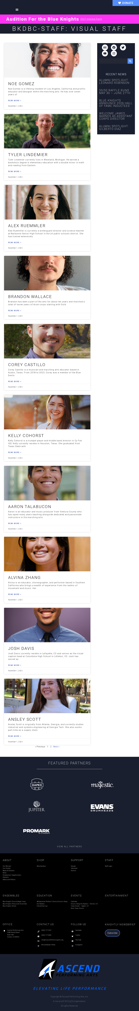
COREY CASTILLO (27, 364)
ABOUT (7, 860)
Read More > (14, 101)
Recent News (116, 74)
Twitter (77, 935)
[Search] (130, 61)
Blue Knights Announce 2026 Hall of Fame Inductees (115, 103)
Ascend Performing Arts (15, 930)
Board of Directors (9, 870)
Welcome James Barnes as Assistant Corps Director (116, 116)
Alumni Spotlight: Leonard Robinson (114, 81)
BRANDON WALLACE (30, 296)
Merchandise (41, 866)
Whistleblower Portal (48, 945)
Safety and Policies (9, 879)
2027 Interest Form (91, 19)
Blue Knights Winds (9, 906)
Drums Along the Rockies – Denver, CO (84, 904)
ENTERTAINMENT (116, 895)
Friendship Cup (42, 906)
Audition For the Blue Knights (42, 19)
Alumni (73, 870)
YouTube (78, 940)
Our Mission (7, 866)
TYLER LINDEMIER (28, 154)
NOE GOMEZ (21, 83)
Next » (56, 746)
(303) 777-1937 (46, 930)
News (5, 873)
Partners (6, 877)
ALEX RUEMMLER (26, 225)
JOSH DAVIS (21, 648)
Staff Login (108, 866)
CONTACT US (45, 924)
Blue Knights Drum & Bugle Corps (14, 901)
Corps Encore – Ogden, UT (80, 906)
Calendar (74, 901)
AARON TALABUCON (29, 506)
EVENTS (76, 895)
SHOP (40, 860)
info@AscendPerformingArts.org (52, 940)
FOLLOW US (78, 924)
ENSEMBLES (11, 895)
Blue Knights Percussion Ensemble (15, 904)
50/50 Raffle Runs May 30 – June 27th (114, 92)
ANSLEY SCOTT (24, 719)
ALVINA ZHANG (24, 577)
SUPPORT (77, 860)
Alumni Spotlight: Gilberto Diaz (114, 128)
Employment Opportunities (12, 875)
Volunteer (74, 868)
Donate (73, 866)
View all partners (69, 846)
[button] (17, 9)
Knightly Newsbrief (120, 924)
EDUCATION (44, 895)
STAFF (109, 860)
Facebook (78, 930)
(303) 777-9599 (46, 935)
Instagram (79, 945)
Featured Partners (69, 763)
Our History (6, 868)
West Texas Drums (77, 908)
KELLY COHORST (26, 435)
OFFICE (8, 924)
